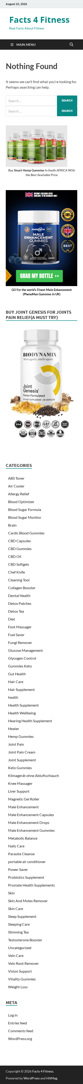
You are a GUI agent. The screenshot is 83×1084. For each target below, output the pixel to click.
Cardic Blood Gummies (26, 533)
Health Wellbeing (22, 713)
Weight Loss (18, 987)
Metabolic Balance (22, 838)
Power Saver (18, 869)
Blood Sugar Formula (24, 509)
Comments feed (20, 1031)
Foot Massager (20, 627)
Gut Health (17, 674)
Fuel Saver (16, 634)
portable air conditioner (27, 861)
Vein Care (16, 955)
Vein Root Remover (23, 963)
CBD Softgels (18, 564)
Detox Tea (16, 611)
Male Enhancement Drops (28, 822)
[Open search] (71, 44)
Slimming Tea (18, 932)
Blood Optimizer (21, 501)
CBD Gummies (20, 548)
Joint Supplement (22, 760)
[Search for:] (41, 101)
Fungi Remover (20, 642)
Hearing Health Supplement (30, 721)
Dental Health (19, 595)
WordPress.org (20, 1038)
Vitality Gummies (22, 979)
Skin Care (15, 908)
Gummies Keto (20, 666)
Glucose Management (25, 650)
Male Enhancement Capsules (31, 814)
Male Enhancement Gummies (31, 830)
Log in (13, 1015)
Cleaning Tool (19, 580)
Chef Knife (16, 572)
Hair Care (15, 681)
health (13, 697)
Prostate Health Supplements (31, 885)
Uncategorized (19, 947)
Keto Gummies (20, 767)
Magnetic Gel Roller (23, 799)
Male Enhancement (23, 807)
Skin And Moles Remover (28, 901)
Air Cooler (16, 486)
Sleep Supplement (22, 916)
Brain (12, 525)
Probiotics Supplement (26, 877)
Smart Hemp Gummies (29, 170)
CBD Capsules (19, 541)
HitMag (51, 1078)
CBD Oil (14, 556)
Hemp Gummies (21, 736)
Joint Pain (16, 744)
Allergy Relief (18, 494)
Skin (11, 893)
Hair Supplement (21, 689)
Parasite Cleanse (21, 854)
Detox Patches (19, 603)
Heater (13, 728)
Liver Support (19, 791)
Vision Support (20, 971)
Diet (11, 619)
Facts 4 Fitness (39, 19)
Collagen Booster (22, 587)
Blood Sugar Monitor (24, 517)
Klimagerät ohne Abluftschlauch (33, 775)
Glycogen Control (22, 658)
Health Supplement (23, 705)
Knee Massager (20, 783)
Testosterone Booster (25, 940)
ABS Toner (16, 478)
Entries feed (17, 1023)
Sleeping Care (19, 924)
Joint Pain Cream (21, 752)
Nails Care (16, 846)
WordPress (32, 1078)
